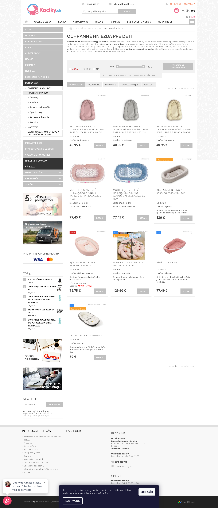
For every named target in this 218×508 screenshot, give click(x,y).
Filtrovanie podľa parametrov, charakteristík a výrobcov (129, 75)
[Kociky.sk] (44, 9)
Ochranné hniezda (39, 117)
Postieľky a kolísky (39, 88)
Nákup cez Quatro (32, 452)
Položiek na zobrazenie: (178, 66)
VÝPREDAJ (30, 166)
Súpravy (34, 97)
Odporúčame (75, 85)
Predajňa (28, 443)
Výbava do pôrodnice (37, 154)
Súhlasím (147, 492)
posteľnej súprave (84, 51)
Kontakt (27, 472)
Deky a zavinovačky (40, 107)
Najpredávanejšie (130, 85)
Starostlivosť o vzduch (39, 148)
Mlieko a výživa (34, 172)
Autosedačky (80, 21)
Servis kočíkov (30, 446)
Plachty (34, 102)
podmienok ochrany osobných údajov (38, 414)
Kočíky (62, 21)
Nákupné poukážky (36, 160)
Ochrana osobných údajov (36, 462)
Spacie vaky (36, 112)
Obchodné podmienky (34, 465)
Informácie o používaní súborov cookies (42, 469)
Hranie (99, 21)
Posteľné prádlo (38, 92)
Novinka (87, 69)
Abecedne (149, 85)
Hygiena (30, 71)
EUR (192, 16)
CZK (188, 16)
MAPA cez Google (120, 448)
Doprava (27, 456)
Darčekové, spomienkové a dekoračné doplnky (43, 133)
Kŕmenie (115, 21)
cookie (95, 490)
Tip (97, 69)
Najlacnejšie (94, 85)
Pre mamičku (32, 178)
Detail (99, 145)
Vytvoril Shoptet (188, 502)
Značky (29, 184)
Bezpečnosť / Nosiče (139, 21)
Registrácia (189, 4)
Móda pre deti (166, 21)
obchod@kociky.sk (123, 466)
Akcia (75, 69)
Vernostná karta (31, 449)
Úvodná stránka (26, 21)
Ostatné (34, 122)
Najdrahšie (110, 85)
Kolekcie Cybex (42, 21)
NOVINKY (30, 35)
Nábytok (33, 127)
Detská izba (32, 82)
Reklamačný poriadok (33, 459)
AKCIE (28, 29)
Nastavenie (72, 501)
